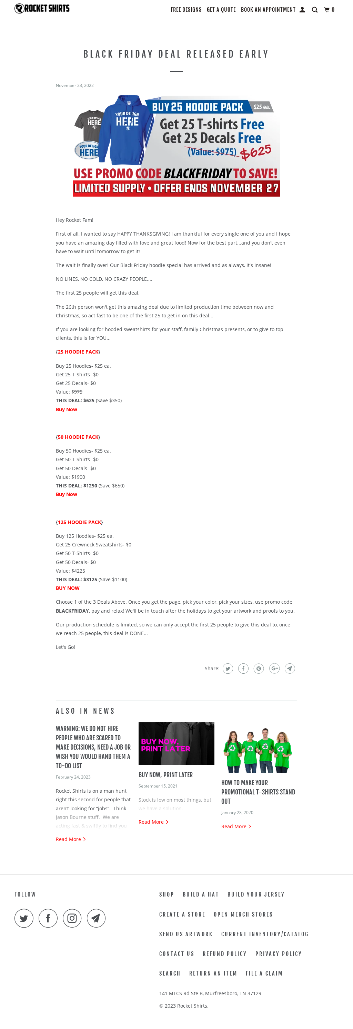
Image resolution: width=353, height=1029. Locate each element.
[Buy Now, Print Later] (176, 743)
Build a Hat (201, 894)
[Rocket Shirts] (42, 10)
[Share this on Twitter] (227, 668)
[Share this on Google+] (274, 668)
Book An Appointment (268, 9)
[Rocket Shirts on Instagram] (74, 918)
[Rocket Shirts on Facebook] (50, 918)
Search (170, 973)
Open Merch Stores (243, 914)
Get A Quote (221, 9)
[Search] (315, 9)
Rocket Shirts (192, 1005)
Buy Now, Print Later (166, 775)
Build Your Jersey (256, 894)
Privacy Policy (278, 953)
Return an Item (213, 973)
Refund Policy (225, 953)
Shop (166, 894)
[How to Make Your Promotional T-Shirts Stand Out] (259, 747)
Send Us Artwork (186, 934)
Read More (69, 839)
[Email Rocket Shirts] (98, 918)
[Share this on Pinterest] (258, 668)
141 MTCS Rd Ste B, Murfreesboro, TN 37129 (210, 993)
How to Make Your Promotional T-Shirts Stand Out (258, 792)
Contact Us (176, 953)
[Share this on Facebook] (242, 668)
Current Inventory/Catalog (265, 934)
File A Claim (264, 973)
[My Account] (303, 9)
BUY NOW (68, 588)
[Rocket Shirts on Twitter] (25, 918)
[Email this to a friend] (289, 668)
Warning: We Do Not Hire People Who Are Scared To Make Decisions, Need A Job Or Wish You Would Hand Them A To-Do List (93, 747)
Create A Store (182, 914)
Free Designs (186, 9)
